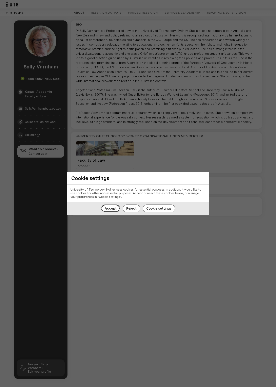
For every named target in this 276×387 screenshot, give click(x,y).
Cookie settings (159, 208)
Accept (111, 208)
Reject (131, 208)
